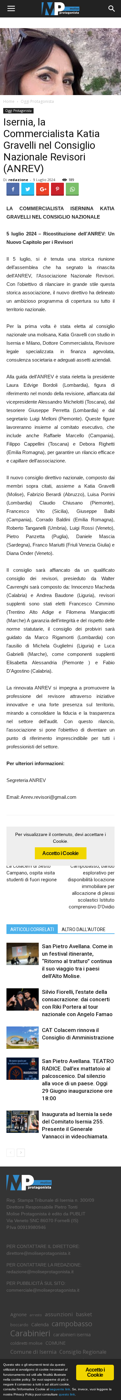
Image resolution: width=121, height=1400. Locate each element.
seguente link (60, 1389)
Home (9, 101)
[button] (112, 8)
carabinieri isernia (72, 1334)
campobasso (72, 1323)
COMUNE (55, 1343)
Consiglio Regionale (82, 1352)
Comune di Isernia (33, 1351)
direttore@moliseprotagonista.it (38, 1253)
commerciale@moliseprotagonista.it (42, 1290)
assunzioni (59, 1314)
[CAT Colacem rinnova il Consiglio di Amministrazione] (22, 1037)
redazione (18, 179)
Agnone (18, 1314)
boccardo (19, 1325)
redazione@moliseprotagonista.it (40, 1271)
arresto (36, 1315)
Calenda (40, 1324)
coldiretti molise (26, 1343)
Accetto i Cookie (60, 853)
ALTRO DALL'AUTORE (84, 929)
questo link (66, 1394)
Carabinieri (30, 1333)
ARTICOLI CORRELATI (32, 929)
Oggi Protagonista (37, 101)
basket (84, 1314)
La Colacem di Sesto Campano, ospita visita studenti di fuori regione (31, 873)
